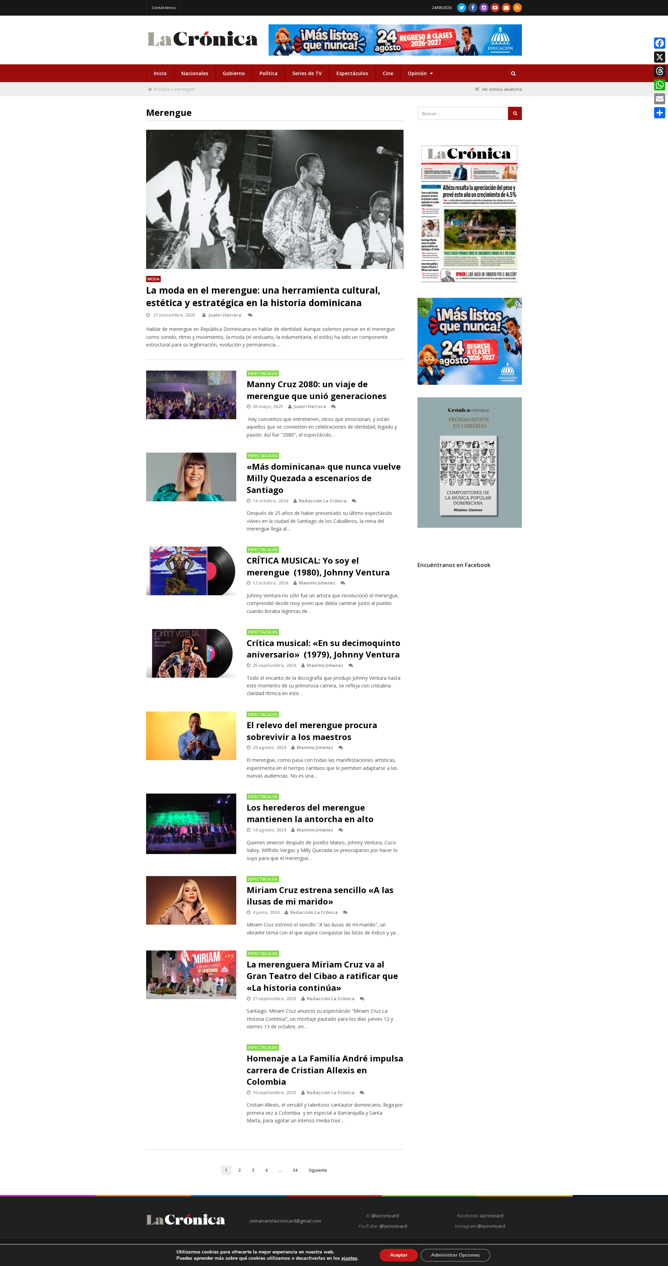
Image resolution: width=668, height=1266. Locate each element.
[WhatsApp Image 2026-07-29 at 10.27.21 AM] (470, 383)
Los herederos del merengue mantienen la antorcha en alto (310, 813)
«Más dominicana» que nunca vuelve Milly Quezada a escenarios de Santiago (324, 478)
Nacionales (194, 73)
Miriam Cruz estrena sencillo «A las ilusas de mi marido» (320, 895)
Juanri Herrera (225, 315)
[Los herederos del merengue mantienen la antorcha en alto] (191, 824)
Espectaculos (263, 373)
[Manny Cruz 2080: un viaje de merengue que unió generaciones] (191, 395)
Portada (162, 89)
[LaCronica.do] (202, 48)
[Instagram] (483, 7)
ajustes (349, 1258)
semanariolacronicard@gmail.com (285, 1221)
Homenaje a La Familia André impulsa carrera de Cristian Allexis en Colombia (325, 1069)
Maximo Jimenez (317, 583)
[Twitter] (461, 7)
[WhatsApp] (660, 85)
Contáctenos (164, 7)
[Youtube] (495, 7)
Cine (388, 73)
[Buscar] (513, 73)
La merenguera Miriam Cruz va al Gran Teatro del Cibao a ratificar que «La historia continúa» (322, 975)
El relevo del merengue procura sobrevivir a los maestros (312, 730)
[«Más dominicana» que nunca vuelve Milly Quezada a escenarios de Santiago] (191, 477)
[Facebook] (472, 7)
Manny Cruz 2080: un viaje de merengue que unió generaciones (317, 389)
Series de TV (307, 73)
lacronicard (491, 1215)
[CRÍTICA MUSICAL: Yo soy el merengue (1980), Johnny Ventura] (191, 571)
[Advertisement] (470, 637)
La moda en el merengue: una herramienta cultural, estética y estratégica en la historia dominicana (263, 296)
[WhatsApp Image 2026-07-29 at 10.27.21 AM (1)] (395, 40)
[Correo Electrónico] (506, 7)
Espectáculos (352, 73)
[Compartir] (660, 113)
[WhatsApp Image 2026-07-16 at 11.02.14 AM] (470, 526)
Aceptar (398, 1255)
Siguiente (318, 1170)
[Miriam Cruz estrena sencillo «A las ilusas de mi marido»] (191, 900)
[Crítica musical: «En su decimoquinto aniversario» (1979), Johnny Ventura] (191, 653)
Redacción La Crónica (323, 500)
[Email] (660, 99)
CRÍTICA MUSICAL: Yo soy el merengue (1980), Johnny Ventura (318, 566)
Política (269, 73)
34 (295, 1170)
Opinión (418, 73)
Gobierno (234, 73)
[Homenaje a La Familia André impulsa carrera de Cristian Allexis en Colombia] (191, 1068)
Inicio (160, 73)
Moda (153, 278)
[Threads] (660, 71)
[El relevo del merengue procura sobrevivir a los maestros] (191, 735)
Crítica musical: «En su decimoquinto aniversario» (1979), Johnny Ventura (323, 648)
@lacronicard (384, 1215)
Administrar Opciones (455, 1255)
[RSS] (517, 7)
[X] (660, 57)
